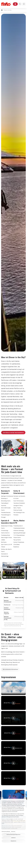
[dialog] (13, 821)
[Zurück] (2, 447)
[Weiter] (25, 447)
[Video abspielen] (13, 688)
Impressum (13, 831)
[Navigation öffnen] (24, 4)
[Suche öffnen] (20, 4)
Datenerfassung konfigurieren (13, 834)
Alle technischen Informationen (10, 669)
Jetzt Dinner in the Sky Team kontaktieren (13, 432)
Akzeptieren (13, 840)
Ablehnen (13, 837)
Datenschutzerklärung (6, 831)
